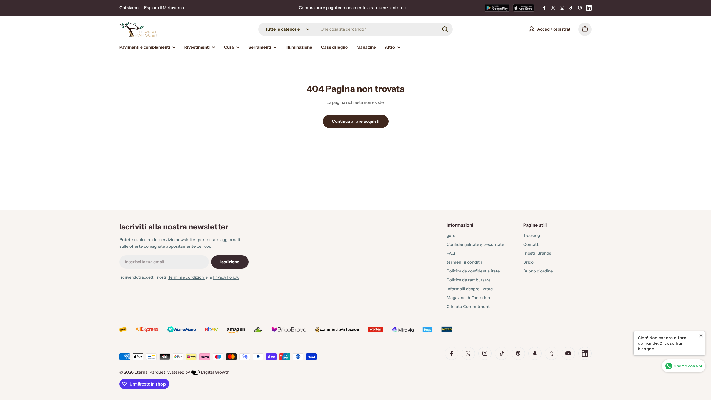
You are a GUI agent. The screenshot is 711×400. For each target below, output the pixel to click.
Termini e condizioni (186, 277)
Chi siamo (129, 7)
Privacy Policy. (226, 277)
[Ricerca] (445, 29)
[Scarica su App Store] (523, 7)
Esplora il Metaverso (164, 7)
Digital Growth (215, 372)
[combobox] (355, 29)
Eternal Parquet (149, 372)
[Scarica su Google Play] (497, 7)
